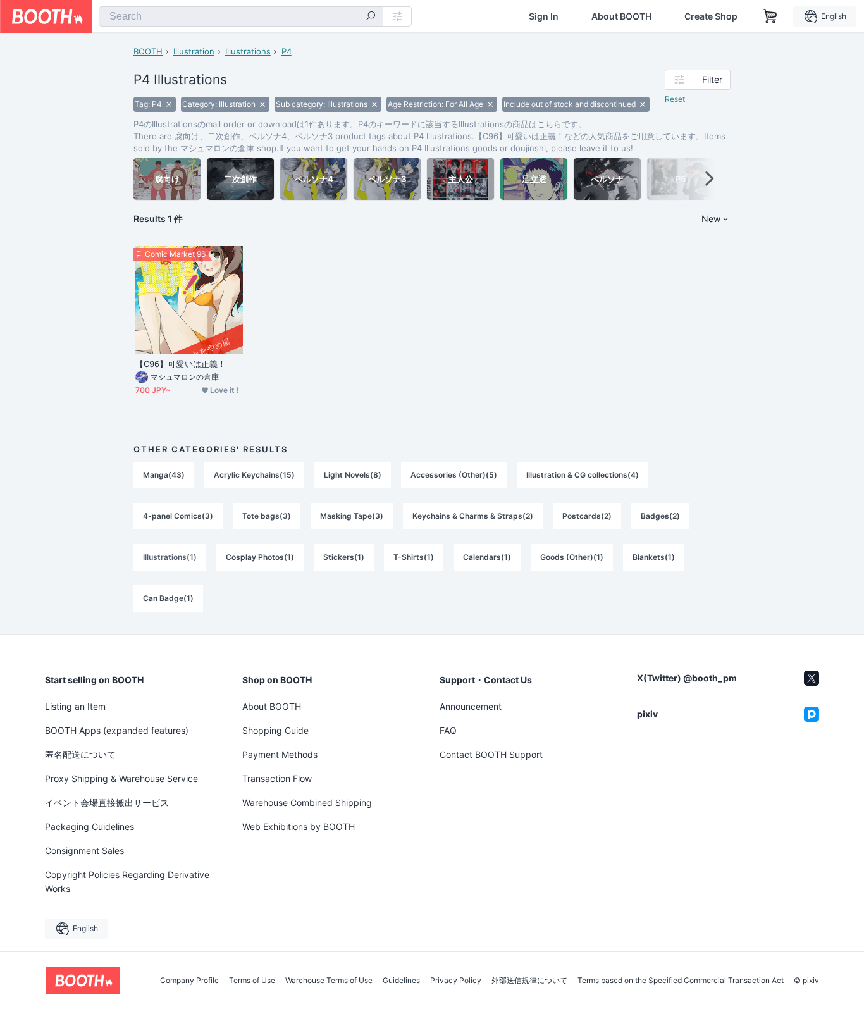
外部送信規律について (529, 980)
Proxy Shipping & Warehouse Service (121, 778)
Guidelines (401, 980)
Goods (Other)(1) (571, 557)
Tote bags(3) (266, 516)
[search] (370, 17)
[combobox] (241, 16)
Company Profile (189, 980)
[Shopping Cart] (770, 16)
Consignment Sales (84, 850)
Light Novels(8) (352, 475)
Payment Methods (280, 754)
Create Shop (710, 16)
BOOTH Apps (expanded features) (116, 730)
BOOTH (148, 51)
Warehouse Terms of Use (329, 980)
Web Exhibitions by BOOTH (298, 826)
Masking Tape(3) (351, 516)
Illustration (193, 51)
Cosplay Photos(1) (260, 557)
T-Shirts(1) (413, 557)
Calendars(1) (487, 557)
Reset (675, 99)
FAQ (448, 730)
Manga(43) (164, 475)
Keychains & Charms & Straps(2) (472, 516)
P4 (286, 51)
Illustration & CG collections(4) (582, 475)
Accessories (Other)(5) (453, 475)
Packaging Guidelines (89, 826)
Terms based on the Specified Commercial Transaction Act (680, 980)
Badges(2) (660, 516)
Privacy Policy (455, 980)
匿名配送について (80, 754)
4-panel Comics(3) (178, 516)
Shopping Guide (275, 730)
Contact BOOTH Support (491, 754)
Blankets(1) (654, 557)
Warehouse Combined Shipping (307, 802)
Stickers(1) (343, 557)
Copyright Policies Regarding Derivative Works (127, 881)
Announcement (471, 706)
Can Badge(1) (168, 598)
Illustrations (248, 51)
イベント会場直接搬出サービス (107, 802)
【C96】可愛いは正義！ (180, 364)
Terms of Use (252, 980)
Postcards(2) (587, 516)
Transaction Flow (277, 778)
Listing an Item (75, 706)
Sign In (544, 16)
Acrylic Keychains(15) (254, 475)
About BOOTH (621, 16)
